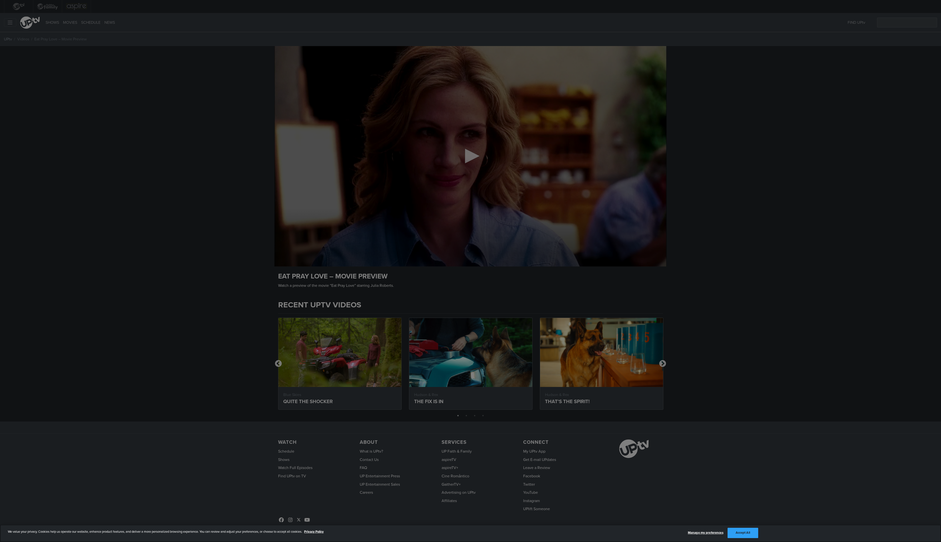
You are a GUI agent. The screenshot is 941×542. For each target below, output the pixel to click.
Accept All (743, 533)
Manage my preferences (705, 533)
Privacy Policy (314, 532)
